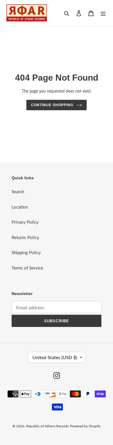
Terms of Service (27, 267)
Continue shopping (52, 105)
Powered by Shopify (85, 426)
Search (18, 191)
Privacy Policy (25, 222)
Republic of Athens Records (47, 426)
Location (20, 206)
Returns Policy (25, 237)
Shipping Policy (26, 252)
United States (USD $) (54, 357)
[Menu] (103, 13)
